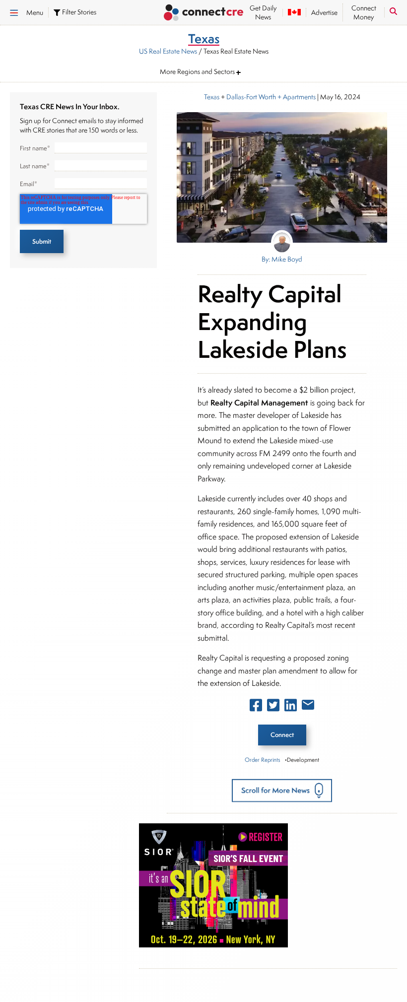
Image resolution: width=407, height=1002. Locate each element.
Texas (211, 96)
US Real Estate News (168, 51)
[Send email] (308, 706)
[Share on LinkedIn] (290, 707)
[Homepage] (203, 13)
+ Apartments (296, 96)
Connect (282, 735)
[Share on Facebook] (256, 707)
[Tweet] (273, 707)
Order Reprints (262, 759)
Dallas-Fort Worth (251, 96)
